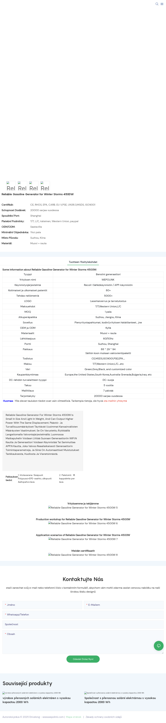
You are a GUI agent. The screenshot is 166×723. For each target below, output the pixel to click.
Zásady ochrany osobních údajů (104, 717)
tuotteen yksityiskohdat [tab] (83, 262)
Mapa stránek (73, 717)
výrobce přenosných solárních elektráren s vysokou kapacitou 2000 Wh (36, 700)
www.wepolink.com (53, 717)
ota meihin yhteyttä (115, 401)
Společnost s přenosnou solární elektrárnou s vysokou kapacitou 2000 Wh (120, 700)
